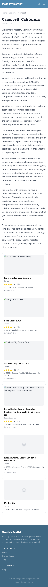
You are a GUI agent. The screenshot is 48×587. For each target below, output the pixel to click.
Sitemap (30, 582)
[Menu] (44, 4)
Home (4, 13)
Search (23, 582)
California (12, 13)
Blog (4, 559)
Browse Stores (8, 556)
